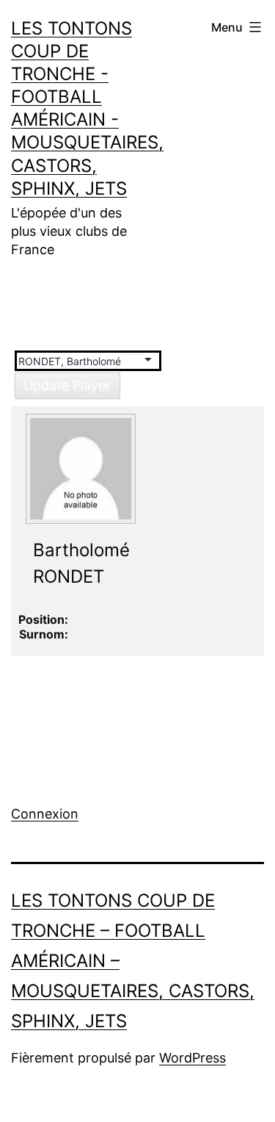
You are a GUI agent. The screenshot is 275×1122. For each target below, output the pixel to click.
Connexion (44, 813)
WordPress (192, 1057)
